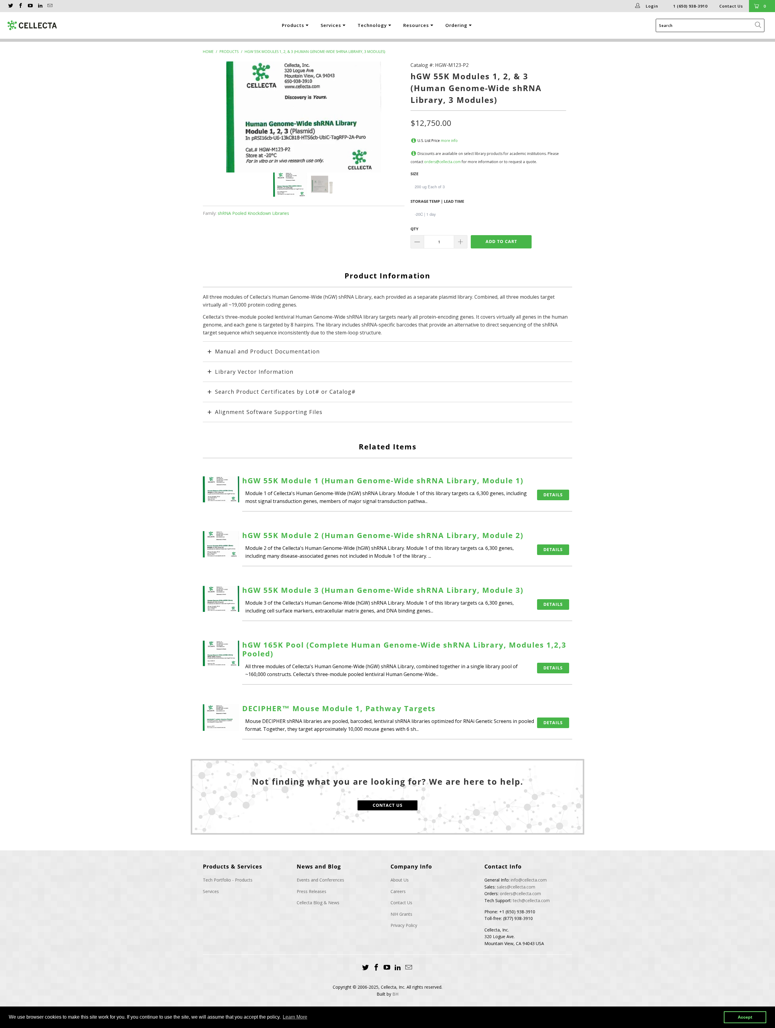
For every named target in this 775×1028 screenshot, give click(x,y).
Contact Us (731, 6)
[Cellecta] (53, 25)
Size (414, 173)
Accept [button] (745, 1017)
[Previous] (214, 116)
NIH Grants (401, 914)
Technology (373, 25)
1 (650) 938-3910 (690, 6)
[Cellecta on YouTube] (30, 6)
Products (294, 25)
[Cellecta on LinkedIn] (39, 6)
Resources (416, 25)
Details (553, 495)
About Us (400, 880)
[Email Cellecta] (49, 6)
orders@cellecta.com (442, 161)
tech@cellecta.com (531, 900)
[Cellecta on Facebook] (20, 6)
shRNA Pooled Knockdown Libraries (253, 213)
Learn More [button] (295, 1017)
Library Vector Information (254, 371)
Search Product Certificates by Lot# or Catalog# (285, 391)
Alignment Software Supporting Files (268, 411)
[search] (710, 25)
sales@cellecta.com (516, 887)
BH (395, 994)
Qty (414, 229)
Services (332, 25)
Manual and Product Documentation (267, 351)
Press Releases (311, 891)
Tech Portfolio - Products (227, 880)
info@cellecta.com (529, 880)
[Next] (394, 116)
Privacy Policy (404, 925)
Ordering (457, 25)
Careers (398, 891)
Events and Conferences (320, 880)
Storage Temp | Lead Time (437, 201)
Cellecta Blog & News (318, 902)
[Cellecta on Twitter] (10, 6)
